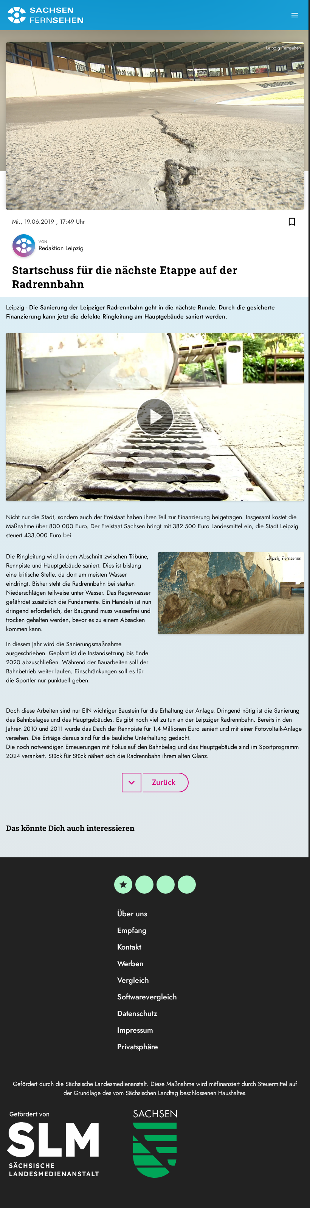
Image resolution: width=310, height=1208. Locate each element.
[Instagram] (166, 884)
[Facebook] (144, 884)
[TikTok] (187, 884)
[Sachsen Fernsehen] (45, 15)
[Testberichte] (123, 884)
